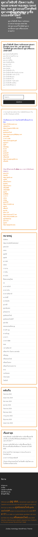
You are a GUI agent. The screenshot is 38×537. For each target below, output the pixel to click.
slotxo (5, 198)
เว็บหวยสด (6, 377)
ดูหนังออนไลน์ (7, 132)
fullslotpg (5, 147)
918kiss (5, 239)
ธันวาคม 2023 (7, 401)
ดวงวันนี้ (5, 297)
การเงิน (5, 272)
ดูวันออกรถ (6, 312)
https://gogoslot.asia (9, 225)
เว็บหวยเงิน (5, 522)
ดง (4, 283)
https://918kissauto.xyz (10, 124)
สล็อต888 (6, 187)
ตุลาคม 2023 (7, 405)
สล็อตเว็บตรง (7, 181)
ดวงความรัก (19, 504)
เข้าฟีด (3, 487)
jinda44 (5, 183)
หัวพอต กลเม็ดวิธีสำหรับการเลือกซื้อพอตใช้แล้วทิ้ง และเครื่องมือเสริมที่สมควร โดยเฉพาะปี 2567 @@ (17, 446)
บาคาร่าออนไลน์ (15, 514)
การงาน (5, 268)
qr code (5, 261)
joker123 (5, 130)
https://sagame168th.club (10, 128)
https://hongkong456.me (10, 159)
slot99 (5, 179)
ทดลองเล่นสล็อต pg (9, 326)
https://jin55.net (7, 177)
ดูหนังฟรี (5, 153)
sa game (29, 501)
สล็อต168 (6, 157)
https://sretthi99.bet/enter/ (10, 243)
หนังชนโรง (6, 126)
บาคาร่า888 (6, 340)
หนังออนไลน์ (24, 520)
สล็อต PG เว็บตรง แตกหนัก (11, 351)
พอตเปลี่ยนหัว (27, 514)
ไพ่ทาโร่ (21, 522)
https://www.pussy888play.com (12, 134)
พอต (4, 344)
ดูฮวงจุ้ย (5, 322)
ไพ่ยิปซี (5, 380)
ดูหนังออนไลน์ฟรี (8, 319)
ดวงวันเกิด (6, 301)
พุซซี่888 (5, 194)
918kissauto (4, 501)
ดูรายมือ (9, 507)
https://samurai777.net (10, 214)
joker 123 (6, 212)
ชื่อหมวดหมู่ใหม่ (8, 279)
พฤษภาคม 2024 (8, 398)
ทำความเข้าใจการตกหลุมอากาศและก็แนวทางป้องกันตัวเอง (17, 453)
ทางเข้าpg (6, 333)
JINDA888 (6, 190)
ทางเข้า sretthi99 (29, 511)
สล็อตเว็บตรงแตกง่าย (9, 366)
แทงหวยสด (10, 522)
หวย (4, 369)
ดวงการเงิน (14, 504)
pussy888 (6, 136)
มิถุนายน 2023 (7, 419)
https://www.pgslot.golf (10, 140)
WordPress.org (5, 492)
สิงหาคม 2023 (7, 412)
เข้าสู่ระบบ (4, 485)
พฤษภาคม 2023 (8, 423)
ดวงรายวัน (6, 290)
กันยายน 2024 (7, 394)
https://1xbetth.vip (8, 204)
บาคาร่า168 (6, 138)
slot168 (5, 175)
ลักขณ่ (8, 517)
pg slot (5, 210)
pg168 (5, 254)
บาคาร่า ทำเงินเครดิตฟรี (10, 458)
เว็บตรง (29, 520)
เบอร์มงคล (6, 373)
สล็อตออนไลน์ (7, 359)
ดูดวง (6, 507)
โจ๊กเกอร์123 (16, 522)
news (4, 250)
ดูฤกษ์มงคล (6, 308)
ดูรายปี (5, 304)
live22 (5, 149)
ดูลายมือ (13, 507)
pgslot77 (5, 142)
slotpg (5, 200)
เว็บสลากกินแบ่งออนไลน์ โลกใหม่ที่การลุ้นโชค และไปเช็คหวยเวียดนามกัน (18, 462)
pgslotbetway (7, 218)
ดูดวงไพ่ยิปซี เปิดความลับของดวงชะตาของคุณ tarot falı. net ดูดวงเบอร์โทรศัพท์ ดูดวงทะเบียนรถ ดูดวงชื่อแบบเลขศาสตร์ (18, 9)
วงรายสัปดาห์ (7, 348)
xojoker (32, 501)
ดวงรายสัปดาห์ (7, 293)
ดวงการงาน (8, 504)
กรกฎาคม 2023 (7, 416)
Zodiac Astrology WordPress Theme (19, 529)
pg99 (4, 144)
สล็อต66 (5, 161)
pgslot (5, 192)
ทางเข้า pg (6, 330)
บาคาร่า (5, 196)
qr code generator (22, 501)
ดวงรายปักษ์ (7, 286)
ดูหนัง (5, 151)
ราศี (31, 514)
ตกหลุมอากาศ (13, 511)
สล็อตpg (5, 355)
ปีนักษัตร (21, 514)
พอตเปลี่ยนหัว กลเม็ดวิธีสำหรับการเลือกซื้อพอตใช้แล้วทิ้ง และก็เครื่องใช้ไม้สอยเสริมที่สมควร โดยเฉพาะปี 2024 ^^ (18, 439)
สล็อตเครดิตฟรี (31, 517)
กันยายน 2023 (7, 408)
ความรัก (5, 275)
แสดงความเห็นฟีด (6, 489)
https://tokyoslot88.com (10, 216)
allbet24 (5, 208)
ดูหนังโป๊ (5, 202)
